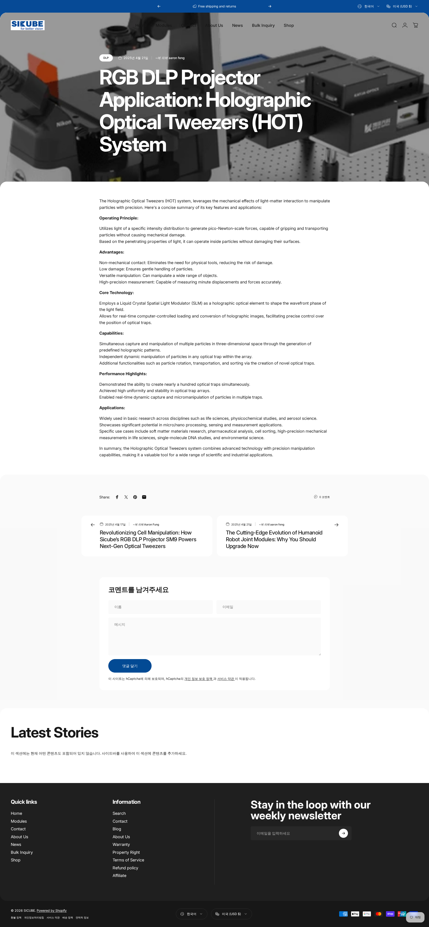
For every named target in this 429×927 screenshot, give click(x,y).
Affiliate (119, 875)
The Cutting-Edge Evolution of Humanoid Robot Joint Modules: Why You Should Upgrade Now (274, 539)
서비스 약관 (226, 678)
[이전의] (159, 6)
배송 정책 (67, 917)
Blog (117, 829)
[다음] (270, 6)
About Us (19, 836)
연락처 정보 (82, 917)
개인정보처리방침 (34, 917)
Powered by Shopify (52, 910)
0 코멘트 (324, 497)
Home (16, 813)
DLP (106, 57)
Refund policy (125, 867)
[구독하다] (343, 833)
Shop (15, 860)
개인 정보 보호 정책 (198, 678)
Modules (19, 821)
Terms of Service (128, 860)
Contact (18, 829)
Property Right (126, 852)
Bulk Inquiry (22, 852)
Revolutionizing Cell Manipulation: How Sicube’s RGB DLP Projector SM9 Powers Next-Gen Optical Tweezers (148, 539)
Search (119, 813)
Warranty (121, 844)
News (16, 844)
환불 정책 (16, 917)
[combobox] (369, 6)
